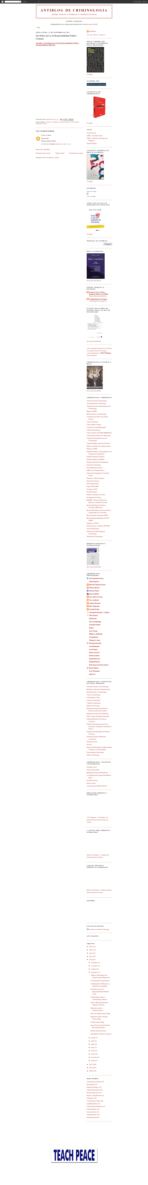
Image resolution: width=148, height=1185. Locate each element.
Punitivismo (74, 122)
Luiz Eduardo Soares (96, 578)
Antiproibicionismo (93, 1090)
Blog (38, 27)
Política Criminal (52, 122)
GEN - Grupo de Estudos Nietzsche (98, 716)
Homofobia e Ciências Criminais (101, 1034)
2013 (91, 956)
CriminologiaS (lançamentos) (100, 981)
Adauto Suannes (94, 603)
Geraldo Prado (94, 609)
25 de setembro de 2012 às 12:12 (56, 144)
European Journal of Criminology (97, 462)
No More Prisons (92, 780)
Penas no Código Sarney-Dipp (100, 1013)
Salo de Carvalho (91, 191)
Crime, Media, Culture (94, 424)
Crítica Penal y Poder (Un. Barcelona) (99, 435)
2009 (91, 1071)
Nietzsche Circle (92, 742)
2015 (91, 950)
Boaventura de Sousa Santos (98, 665)
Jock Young (93, 631)
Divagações (90, 1084)
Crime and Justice (92, 422)
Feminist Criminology (94, 465)
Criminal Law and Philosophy (96, 427)
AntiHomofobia (92, 1104)
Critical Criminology (93, 430)
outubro (94, 969)
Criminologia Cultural (94, 1082)
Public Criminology (93, 755)
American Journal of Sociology (97, 401)
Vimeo (89, 822)
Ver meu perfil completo (96, 35)
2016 (91, 947)
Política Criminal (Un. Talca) (96, 495)
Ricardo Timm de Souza (97, 584)
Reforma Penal (41, 123)
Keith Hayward (94, 659)
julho (93, 1041)
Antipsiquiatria (91, 1114)
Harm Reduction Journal (94, 468)
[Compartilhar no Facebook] (70, 120)
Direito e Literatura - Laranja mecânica (99, 890)
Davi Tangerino (94, 606)
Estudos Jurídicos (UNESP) (95, 459)
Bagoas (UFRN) (92, 411)
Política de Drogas (93, 1087)
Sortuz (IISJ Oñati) (93, 529)
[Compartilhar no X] (68, 120)
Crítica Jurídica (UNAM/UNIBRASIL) (99, 433)
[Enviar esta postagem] (61, 119)
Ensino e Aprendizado (94, 1095)
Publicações (64, 122)
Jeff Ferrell (92, 618)
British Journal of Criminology (97, 414)
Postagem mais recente (43, 153)
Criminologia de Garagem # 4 (98, 301)
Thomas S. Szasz (94, 640)
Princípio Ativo (92, 767)
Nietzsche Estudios (93, 484)
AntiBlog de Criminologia (74, 10)
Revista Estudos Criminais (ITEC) (97, 515)
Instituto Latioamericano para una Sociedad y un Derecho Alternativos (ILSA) (99, 726)
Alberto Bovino (94, 587)
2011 (91, 1064)
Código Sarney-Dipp (97, 1022)
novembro (94, 966)
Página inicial (60, 153)
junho (93, 1044)
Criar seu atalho (91, 196)
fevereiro (94, 1057)
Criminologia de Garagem (98, 299)
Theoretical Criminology (95, 536)
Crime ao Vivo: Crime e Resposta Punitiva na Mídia (98, 293)
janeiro (93, 1060)
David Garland (94, 655)
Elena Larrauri (94, 652)
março (93, 1054)
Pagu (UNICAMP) (93, 486)
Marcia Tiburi (94, 591)
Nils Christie (93, 615)
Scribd (94, 24)
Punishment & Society (94, 497)
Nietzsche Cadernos (93, 481)
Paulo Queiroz (94, 581)
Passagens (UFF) (92, 489)
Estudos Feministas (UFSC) (96, 457)
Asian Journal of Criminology (96, 403)
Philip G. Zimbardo (96, 634)
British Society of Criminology (97, 692)
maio (93, 1047)
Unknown (44, 135)
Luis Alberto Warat (96, 597)
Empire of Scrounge (93, 706)
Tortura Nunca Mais (93, 770)
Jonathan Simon (94, 625)
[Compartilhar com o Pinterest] (72, 120)
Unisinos (103, 820)
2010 (91, 1068)
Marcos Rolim (94, 594)
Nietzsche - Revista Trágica (95, 478)
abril (92, 1051)
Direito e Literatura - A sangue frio (98, 855)
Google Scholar (92, 143)
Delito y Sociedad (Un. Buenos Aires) (99, 446)
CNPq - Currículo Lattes (94, 136)
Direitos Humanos (92, 1093)
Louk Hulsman (94, 646)
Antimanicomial (92, 1117)
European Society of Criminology (97, 713)
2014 (91, 953)
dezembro (94, 962)
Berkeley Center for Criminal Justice (98, 689)
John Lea (92, 674)
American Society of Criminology (98, 686)
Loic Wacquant (94, 671)
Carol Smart (93, 649)
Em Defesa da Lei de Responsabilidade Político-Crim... (100, 991)
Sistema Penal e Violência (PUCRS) (98, 526)
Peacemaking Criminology (95, 752)
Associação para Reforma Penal (97, 786)
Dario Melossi (94, 668)
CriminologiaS (91, 1109)
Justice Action (91, 783)
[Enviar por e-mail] (64, 120)
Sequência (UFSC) (93, 523)
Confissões (90, 1098)
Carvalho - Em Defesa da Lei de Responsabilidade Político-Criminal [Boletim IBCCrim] (57, 44)
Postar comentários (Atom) (50, 157)
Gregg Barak (93, 637)
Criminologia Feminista (94, 1106)
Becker (91, 628)
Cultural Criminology (94, 703)
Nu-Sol (89, 744)
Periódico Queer (92, 492)
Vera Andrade (94, 600)
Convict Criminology (93, 695)
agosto (93, 1038)
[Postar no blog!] (66, 120)
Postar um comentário (43, 149)
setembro (94, 972)
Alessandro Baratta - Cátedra (99, 612)
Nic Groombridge (95, 622)
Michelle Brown (94, 662)
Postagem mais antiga (76, 153)
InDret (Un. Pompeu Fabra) (96, 470)
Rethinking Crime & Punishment (97, 772)
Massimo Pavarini (95, 643)
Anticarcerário (91, 1112)
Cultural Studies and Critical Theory (98, 443)
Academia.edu (86, 24)
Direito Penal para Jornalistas (98, 296)
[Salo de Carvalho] (88, 194)
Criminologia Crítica (93, 697)
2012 (91, 960)
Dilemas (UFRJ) (92, 449)
